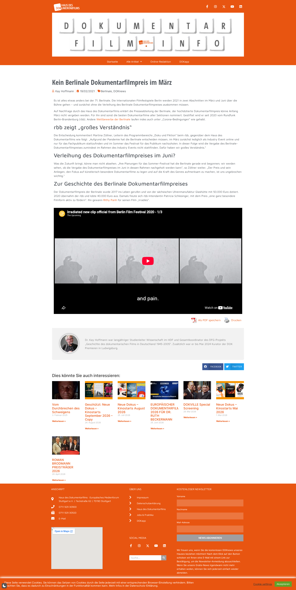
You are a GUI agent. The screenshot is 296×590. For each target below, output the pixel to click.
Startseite (112, 61)
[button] (212, 366)
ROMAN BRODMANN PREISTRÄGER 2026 (62, 465)
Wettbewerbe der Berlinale (113, 119)
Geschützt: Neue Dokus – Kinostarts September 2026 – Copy (99, 412)
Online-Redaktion (160, 61)
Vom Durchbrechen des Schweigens (66, 408)
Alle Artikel (132, 61)
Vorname (181, 496)
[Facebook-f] (207, 6)
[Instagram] (215, 6)
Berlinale (106, 91)
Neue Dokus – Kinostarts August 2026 (131, 408)
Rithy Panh (110, 200)
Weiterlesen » (59, 421)
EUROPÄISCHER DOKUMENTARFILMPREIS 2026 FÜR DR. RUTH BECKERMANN (169, 412)
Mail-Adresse (183, 522)
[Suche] (163, 557)
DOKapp (184, 61)
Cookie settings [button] (262, 584)
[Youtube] (232, 6)
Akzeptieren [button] (283, 584)
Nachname (182, 509)
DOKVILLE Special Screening (196, 406)
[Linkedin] (240, 6)
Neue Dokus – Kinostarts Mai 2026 (227, 408)
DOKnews (119, 91)
